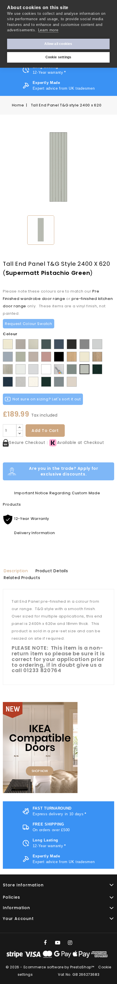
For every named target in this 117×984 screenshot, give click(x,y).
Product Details (51, 571)
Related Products (22, 577)
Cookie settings (58, 57)
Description (16, 571)
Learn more (48, 30)
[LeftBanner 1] (40, 747)
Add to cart (45, 430)
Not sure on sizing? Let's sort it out (46, 399)
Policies (11, 897)
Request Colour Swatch (28, 323)
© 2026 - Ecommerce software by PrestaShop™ (50, 967)
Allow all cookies (58, 44)
